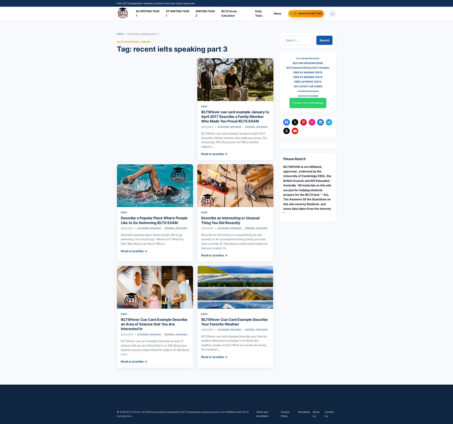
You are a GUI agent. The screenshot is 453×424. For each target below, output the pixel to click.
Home (120, 34)
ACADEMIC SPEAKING (229, 127)
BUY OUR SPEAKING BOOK (308, 63)
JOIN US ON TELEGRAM (308, 96)
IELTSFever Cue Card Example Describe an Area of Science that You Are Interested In (154, 324)
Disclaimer (304, 412)
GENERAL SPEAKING (256, 127)
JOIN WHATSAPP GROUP (308, 91)
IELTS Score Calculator (229, 13)
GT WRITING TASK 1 (177, 13)
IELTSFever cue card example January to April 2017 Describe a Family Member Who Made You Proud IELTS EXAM (235, 116)
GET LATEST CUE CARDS (308, 86)
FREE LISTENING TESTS (308, 81)
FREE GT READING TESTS (308, 77)
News (277, 13)
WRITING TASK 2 (205, 13)
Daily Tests (258, 13)
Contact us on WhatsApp (307, 102)
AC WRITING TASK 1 (147, 13)
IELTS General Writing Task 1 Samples (307, 67)
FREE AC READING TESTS (308, 72)
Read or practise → (214, 154)
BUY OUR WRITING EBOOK (307, 58)
